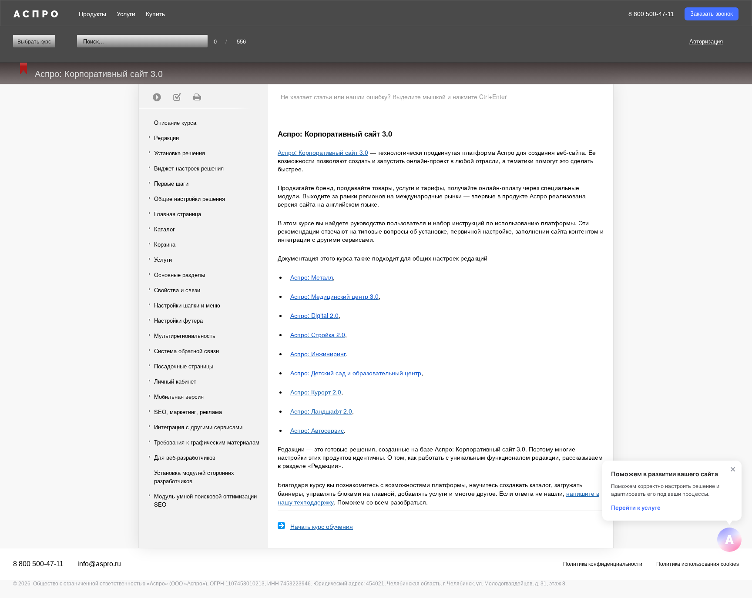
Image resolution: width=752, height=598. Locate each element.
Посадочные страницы (183, 366)
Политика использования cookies (697, 564)
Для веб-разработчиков (184, 457)
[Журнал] (177, 97)
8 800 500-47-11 (651, 13)
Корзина (164, 244)
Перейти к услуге (636, 507)
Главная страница (177, 214)
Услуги (126, 13)
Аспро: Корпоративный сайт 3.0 (323, 152)
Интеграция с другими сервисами (198, 427)
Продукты (92, 13)
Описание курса (175, 122)
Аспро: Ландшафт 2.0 (321, 411)
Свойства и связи (177, 290)
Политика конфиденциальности (602, 564)
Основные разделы (179, 275)
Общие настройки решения (189, 198)
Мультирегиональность (184, 335)
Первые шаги (171, 183)
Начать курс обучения (321, 526)
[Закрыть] (733, 469)
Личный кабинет (175, 381)
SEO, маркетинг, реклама (188, 412)
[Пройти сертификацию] (156, 97)
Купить (155, 13)
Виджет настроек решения (189, 168)
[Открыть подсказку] (729, 540)
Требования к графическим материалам (206, 442)
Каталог (164, 229)
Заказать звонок (711, 13)
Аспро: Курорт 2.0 (315, 392)
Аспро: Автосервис (317, 430)
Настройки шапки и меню (187, 305)
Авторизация (706, 41)
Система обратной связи (186, 351)
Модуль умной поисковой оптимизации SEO (205, 500)
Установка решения (179, 153)
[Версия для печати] (197, 97)
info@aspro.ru (99, 564)
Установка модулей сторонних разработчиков (194, 476)
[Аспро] (35, 13)
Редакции (166, 138)
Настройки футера (178, 320)
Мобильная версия (179, 396)
